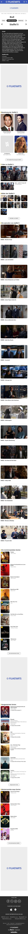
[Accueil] (13, 2)
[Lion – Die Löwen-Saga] (5, 750)
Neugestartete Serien (14, 784)
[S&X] (5, 737)
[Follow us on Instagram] (16, 901)
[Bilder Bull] (4, 198)
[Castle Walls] (5, 763)
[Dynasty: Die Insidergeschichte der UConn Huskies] (5, 712)
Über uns (4, 923)
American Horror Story (15, 803)
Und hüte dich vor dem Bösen (16, 614)
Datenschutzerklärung (10, 924)
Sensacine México (19, 918)
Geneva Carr (21, 153)
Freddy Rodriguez (21, 131)
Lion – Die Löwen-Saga (15, 744)
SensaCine (12, 917)
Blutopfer (12, 719)
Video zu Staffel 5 (7, 164)
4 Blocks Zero (13, 639)
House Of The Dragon (15, 791)
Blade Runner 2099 (14, 589)
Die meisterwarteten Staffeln (14, 843)
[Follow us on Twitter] (12, 901)
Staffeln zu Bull (17, 13)
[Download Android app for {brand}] (16, 909)
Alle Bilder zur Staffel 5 (14, 218)
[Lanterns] (5, 776)
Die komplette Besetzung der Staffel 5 (14, 159)
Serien (5, 13)
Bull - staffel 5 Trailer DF (20, 183)
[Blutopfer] (5, 725)
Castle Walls (13, 757)
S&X (11, 732)
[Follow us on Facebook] (8, 901)
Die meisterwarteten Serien (14, 653)
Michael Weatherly (7, 131)
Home (2, 13)
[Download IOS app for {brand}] (12, 909)
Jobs (8, 923)
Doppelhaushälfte (14, 828)
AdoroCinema (5, 918)
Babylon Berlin (13, 816)
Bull (13, 13)
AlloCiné (3, 917)
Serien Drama (9, 13)
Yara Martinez (7, 153)
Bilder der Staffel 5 (7, 193)
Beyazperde (21, 917)
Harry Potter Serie (14, 626)
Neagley (12, 552)
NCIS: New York (13, 601)
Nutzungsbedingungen (20, 923)
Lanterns (12, 770)
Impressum (12, 923)
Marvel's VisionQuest (14, 576)
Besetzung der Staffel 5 (9, 112)
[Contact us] (19, 901)
